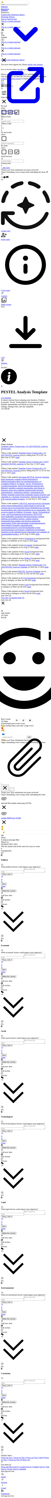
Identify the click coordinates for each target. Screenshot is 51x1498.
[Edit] (23, 720)
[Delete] (30, 720)
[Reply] (17, 720)
